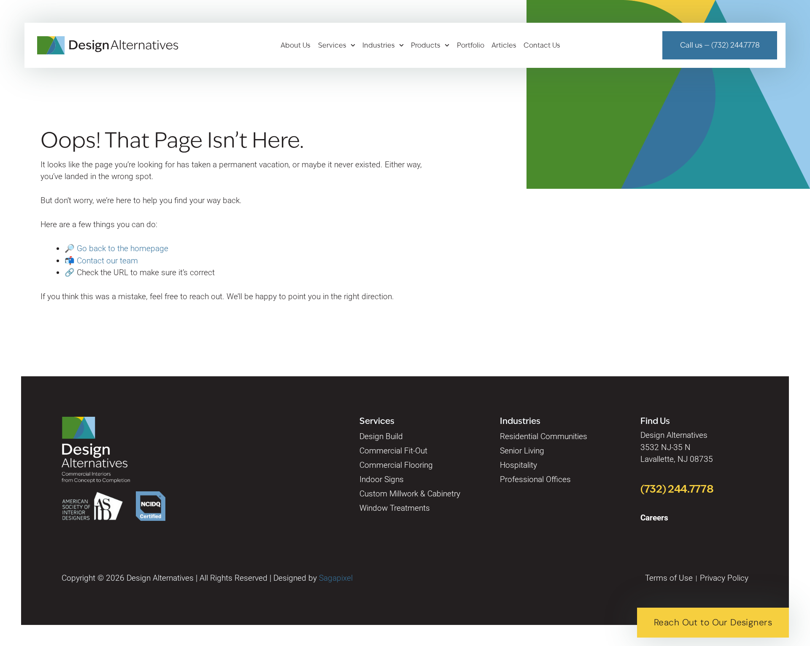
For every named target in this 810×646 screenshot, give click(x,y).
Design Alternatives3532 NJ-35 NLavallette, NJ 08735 (676, 447)
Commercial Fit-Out (393, 451)
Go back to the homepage (122, 248)
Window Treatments (394, 508)
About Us (295, 45)
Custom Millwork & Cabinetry (409, 494)
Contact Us (542, 45)
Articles (503, 45)
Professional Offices (535, 479)
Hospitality (518, 465)
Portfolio (470, 45)
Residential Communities (543, 436)
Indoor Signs (381, 479)
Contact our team (107, 260)
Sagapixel (336, 578)
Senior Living (522, 451)
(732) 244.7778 (677, 489)
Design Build (381, 436)
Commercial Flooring (396, 465)
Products (425, 45)
